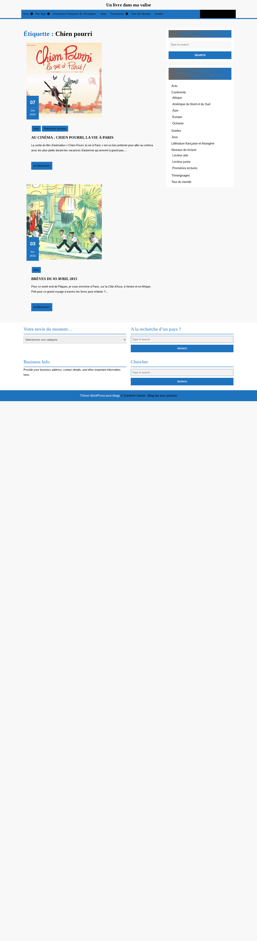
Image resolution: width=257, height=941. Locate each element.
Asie (175, 110)
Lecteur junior (181, 161)
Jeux (103, 13)
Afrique (177, 97)
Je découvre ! (42, 167)
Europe (177, 117)
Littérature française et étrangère (74, 13)
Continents (117, 13)
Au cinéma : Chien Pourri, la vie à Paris (72, 137)
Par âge (41, 13)
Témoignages (180, 175)
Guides (159, 13)
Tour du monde (140, 13)
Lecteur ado (180, 155)
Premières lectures (55, 128)
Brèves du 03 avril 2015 (54, 279)
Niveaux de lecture (183, 149)
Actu (26, 13)
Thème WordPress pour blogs (100, 395)
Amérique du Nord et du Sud (191, 104)
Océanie (178, 123)
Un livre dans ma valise (128, 4)
